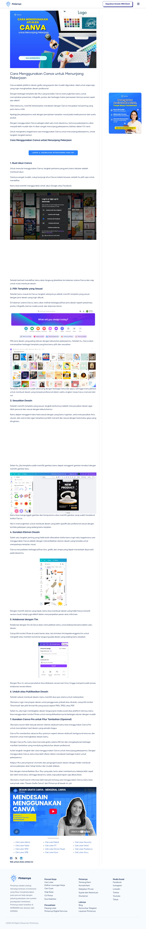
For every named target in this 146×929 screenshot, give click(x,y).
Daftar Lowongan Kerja (54, 885)
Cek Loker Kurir (51, 852)
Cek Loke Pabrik (52, 842)
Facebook (117, 882)
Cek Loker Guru (81, 852)
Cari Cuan (48, 888)
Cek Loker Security (83, 842)
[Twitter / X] (16, 858)
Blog (81, 905)
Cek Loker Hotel (82, 846)
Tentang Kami (85, 882)
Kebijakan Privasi (86, 889)
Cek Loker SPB (22, 852)
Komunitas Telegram (88, 908)
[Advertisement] (53, 259)
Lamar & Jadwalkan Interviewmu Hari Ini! (53, 153)
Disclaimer (83, 896)
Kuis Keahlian (50, 899)
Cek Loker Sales (22, 846)
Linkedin (116, 889)
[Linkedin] (21, 858)
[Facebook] (11, 858)
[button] (137, 4)
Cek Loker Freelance (83, 849)
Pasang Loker (50, 908)
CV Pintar (48, 896)
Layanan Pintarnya (87, 911)
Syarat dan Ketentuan (88, 893)
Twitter (116, 893)
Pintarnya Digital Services (55, 911)
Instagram (117, 885)
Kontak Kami (84, 885)
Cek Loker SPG (22, 849)
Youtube (116, 896)
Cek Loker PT (50, 846)
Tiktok (115, 900)
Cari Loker (48, 882)
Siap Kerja (48, 892)
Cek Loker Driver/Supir (55, 849)
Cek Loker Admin (23, 842)
